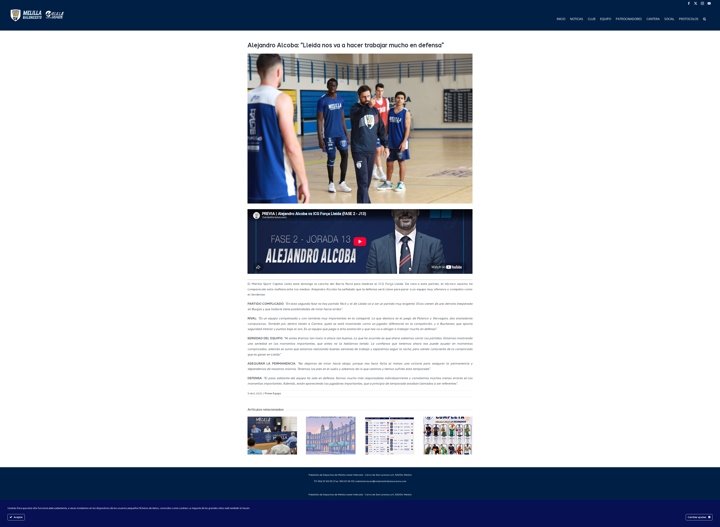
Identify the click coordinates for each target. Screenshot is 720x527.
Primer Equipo (273, 393)
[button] (704, 18)
